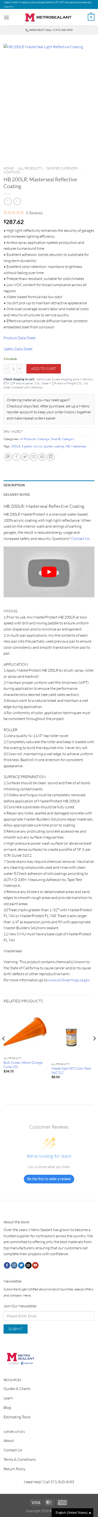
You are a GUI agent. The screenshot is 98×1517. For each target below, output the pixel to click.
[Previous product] (17, 201)
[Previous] (4, 1048)
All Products (30, 168)
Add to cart (43, 368)
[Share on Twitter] (25, 457)
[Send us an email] (28, 1265)
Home (9, 168)
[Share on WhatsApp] (8, 457)
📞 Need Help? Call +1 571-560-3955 (49, 29)
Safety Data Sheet (18, 349)
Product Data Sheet (20, 337)
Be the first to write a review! (49, 1179)
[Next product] (7, 201)
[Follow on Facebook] (7, 1265)
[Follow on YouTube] (35, 1265)
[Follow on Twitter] (21, 1265)
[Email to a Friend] (34, 457)
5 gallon (27, 446)
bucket (48, 446)
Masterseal (78, 446)
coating (59, 446)
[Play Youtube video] (49, 572)
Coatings (12, 172)
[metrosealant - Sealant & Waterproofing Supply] (49, 17)
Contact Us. (80, 538)
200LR (15, 446)
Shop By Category (62, 168)
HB (67, 446)
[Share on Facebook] (16, 457)
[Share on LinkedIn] (51, 457)
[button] (6, 17)
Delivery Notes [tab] (17, 494)
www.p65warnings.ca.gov (69, 980)
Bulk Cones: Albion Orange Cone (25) (23, 1064)
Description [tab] (14, 485)
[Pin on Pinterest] (42, 457)
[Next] (94, 1048)
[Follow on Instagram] (14, 1265)
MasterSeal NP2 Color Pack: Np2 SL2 (71, 1070)
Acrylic (38, 446)
